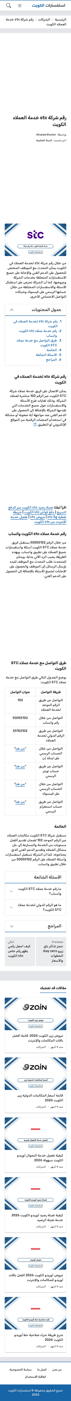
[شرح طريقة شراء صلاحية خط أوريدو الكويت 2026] (35, 1324)
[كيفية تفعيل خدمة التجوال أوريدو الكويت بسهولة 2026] (35, 1145)
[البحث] (9, 6)
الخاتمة (54, 350)
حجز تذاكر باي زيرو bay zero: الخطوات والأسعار (53, 953)
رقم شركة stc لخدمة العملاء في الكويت (37, 323)
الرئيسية (60, 19)
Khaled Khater (46, 134)
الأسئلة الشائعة (48, 355)
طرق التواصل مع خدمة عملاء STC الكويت (39, 343)
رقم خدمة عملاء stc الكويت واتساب (40, 333)
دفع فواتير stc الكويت (39, 512)
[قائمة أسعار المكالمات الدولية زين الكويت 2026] (35, 1085)
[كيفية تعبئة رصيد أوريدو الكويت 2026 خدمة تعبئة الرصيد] (35, 1204)
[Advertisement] (35, 74)
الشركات (44, 19)
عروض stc (37, 517)
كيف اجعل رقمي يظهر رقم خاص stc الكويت (19, 951)
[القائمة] (20, 6)
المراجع (53, 359)
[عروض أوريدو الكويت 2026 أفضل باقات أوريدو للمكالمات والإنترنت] (35, 1264)
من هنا (20, 748)
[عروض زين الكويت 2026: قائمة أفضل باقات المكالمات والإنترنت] (35, 1025)
